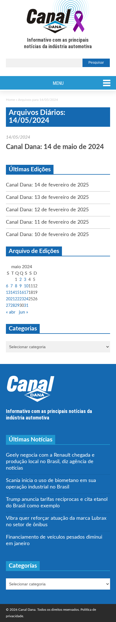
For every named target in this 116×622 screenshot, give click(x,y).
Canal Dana (58, 17)
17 (26, 293)
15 (17, 293)
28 (12, 306)
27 (8, 306)
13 (8, 293)
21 (12, 299)
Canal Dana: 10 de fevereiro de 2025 (47, 234)
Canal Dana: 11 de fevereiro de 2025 (47, 222)
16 (21, 293)
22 (17, 299)
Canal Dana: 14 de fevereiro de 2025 (47, 185)
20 (8, 299)
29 (17, 306)
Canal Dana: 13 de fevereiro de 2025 (47, 197)
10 (26, 286)
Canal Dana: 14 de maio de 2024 (55, 147)
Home (10, 99)
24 (26, 299)
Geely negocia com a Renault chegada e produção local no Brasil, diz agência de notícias (50, 462)
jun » (23, 312)
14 (12, 293)
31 (26, 306)
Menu (58, 83)
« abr (10, 312)
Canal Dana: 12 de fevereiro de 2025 (47, 209)
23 (21, 299)
